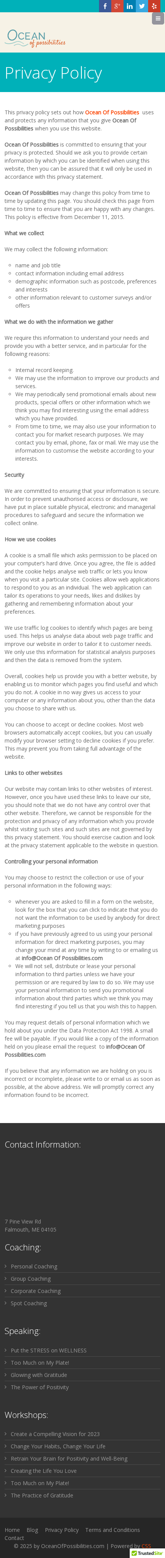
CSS (146, 1546)
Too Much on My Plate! (40, 1362)
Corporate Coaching (36, 1290)
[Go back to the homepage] (35, 39)
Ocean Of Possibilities (112, 112)
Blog (32, 1529)
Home (12, 1529)
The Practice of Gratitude (42, 1495)
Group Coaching (31, 1278)
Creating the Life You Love (44, 1470)
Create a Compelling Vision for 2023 (55, 1434)
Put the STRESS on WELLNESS (49, 1350)
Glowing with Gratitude (39, 1374)
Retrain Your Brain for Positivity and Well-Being (69, 1458)
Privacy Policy (62, 1529)
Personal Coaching (34, 1266)
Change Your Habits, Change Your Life (58, 1446)
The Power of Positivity (40, 1387)
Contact (14, 1538)
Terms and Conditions (112, 1529)
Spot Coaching (29, 1303)
